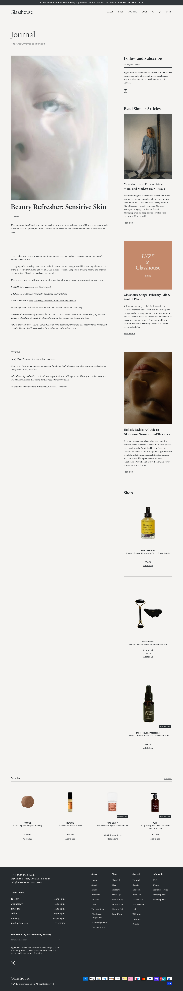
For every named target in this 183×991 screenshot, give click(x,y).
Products (96, 894)
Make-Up (116, 894)
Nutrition (137, 918)
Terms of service (160, 889)
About (94, 884)
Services (95, 899)
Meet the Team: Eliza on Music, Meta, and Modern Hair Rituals (144, 186)
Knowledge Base (99, 922)
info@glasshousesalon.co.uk (26, 882)
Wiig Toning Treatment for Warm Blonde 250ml (155, 827)
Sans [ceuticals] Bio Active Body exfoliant (48, 293)
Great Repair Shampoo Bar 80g (27, 825)
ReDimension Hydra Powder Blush (112, 825)
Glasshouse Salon (27, 983)
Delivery (157, 884)
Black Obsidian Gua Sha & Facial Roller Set (148, 644)
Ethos (94, 889)
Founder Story (98, 927)
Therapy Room (98, 909)
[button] (110, 11)
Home (94, 879)
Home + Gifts (118, 909)
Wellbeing (137, 914)
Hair (114, 884)
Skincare (116, 889)
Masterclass (138, 899)
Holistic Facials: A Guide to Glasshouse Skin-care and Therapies (147, 431)
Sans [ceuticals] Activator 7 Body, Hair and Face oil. (52, 300)
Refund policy (159, 899)
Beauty (136, 884)
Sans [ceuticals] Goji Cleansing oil (35, 286)
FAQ (155, 879)
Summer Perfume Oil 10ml (70, 825)
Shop (121, 12)
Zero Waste (117, 914)
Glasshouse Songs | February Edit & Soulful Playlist (147, 296)
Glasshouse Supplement (97, 915)
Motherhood (118, 904)
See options (113, 839)
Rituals (136, 923)
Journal (132, 12)
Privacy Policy (147, 79)
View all (167, 778)
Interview (137, 894)
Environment (138, 904)
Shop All (116, 879)
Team (94, 904)
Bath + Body (117, 899)
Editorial (137, 889)
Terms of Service (34, 953)
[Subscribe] (169, 64)
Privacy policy (159, 894)
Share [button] (16, 216)
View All (136, 879)
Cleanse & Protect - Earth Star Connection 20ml (148, 735)
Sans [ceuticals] (62, 269)
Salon (110, 12)
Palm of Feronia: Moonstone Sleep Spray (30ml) (148, 553)
